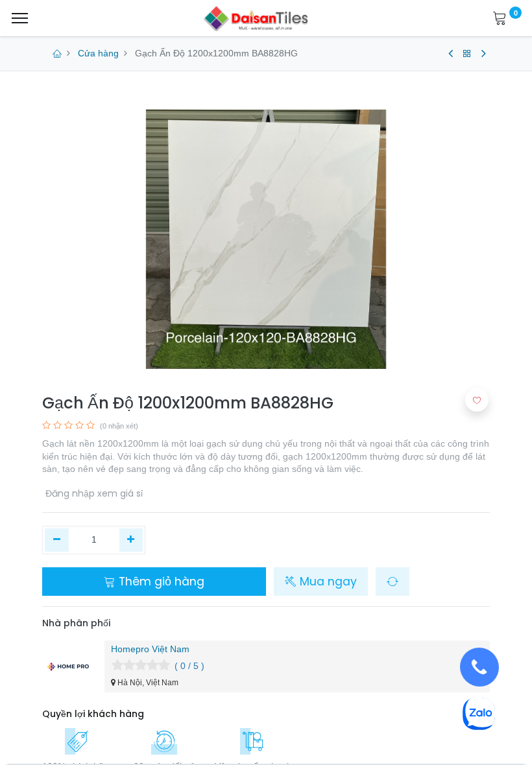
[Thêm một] (131, 540)
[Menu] (19, 18)
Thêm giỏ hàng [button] (159, 581)
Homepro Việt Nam (150, 649)
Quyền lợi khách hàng (93, 713)
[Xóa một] (57, 540)
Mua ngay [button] (326, 581)
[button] (392, 581)
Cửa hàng (98, 53)
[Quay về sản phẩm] (467, 54)
